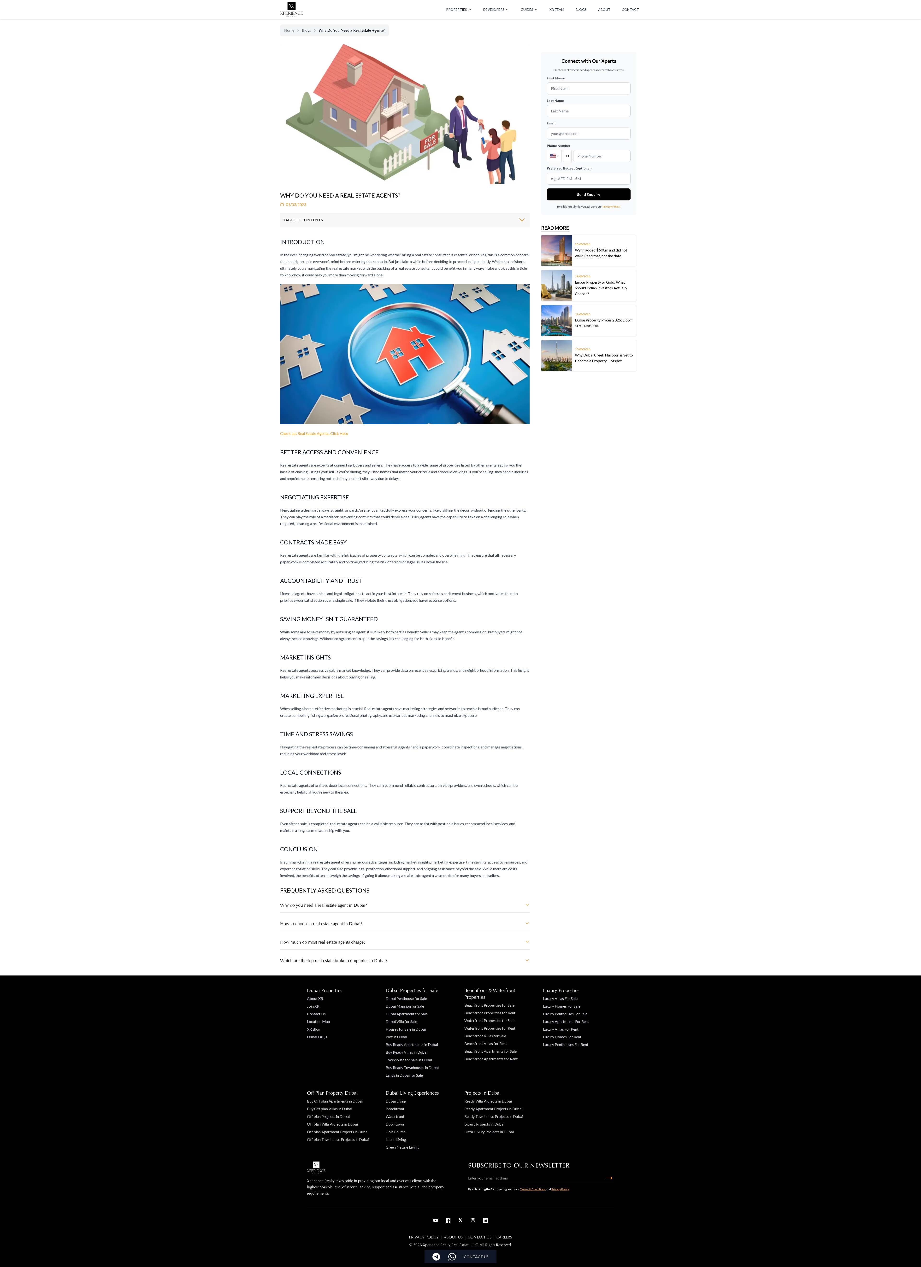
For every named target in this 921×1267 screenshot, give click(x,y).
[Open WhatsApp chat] (452, 1257)
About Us (453, 1237)
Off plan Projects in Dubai (328, 1116)
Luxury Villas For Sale (560, 998)
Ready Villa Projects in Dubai (488, 1101)
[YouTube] (435, 1220)
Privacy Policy (611, 206)
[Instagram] (473, 1220)
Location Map (318, 1021)
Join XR (313, 1006)
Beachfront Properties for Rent (489, 1012)
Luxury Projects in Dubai (484, 1124)
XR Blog (313, 1029)
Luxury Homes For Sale (561, 1006)
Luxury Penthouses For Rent (565, 1044)
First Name (556, 78)
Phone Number (558, 146)
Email (551, 123)
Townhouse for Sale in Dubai (409, 1059)
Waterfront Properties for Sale (489, 1020)
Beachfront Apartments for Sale (490, 1051)
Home (289, 30)
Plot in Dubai (396, 1036)
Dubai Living (396, 1101)
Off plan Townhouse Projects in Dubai (338, 1139)
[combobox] (554, 156)
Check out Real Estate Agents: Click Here (314, 433)
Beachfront (395, 1108)
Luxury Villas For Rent (561, 1029)
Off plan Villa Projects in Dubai (332, 1124)
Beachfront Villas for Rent (485, 1043)
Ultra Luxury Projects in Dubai (489, 1131)
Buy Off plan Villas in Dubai (329, 1108)
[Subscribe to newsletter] (609, 1178)
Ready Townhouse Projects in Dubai (493, 1116)
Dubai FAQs (317, 1036)
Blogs (306, 30)
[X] (460, 1220)
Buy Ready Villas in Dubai (406, 1052)
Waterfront (395, 1116)
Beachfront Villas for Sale (485, 1035)
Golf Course (396, 1131)
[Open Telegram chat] (436, 1257)
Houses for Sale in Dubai (406, 1029)
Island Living (396, 1139)
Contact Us (316, 1013)
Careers (504, 1237)
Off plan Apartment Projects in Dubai (337, 1131)
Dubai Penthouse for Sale (406, 998)
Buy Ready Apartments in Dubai (412, 1044)
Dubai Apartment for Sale (407, 1013)
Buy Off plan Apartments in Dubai (335, 1101)
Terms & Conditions (533, 1189)
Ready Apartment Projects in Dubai (493, 1108)
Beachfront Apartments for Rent (491, 1059)
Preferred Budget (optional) (569, 168)
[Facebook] (448, 1220)
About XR (315, 998)
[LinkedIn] (485, 1220)
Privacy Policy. (560, 1189)
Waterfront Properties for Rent (489, 1028)
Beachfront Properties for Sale (489, 1005)
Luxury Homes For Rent (562, 1036)
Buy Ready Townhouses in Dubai (412, 1067)
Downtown (395, 1124)
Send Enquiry (588, 194)
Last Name (555, 101)
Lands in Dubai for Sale (404, 1075)
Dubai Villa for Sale (401, 1021)
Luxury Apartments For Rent (566, 1021)
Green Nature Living (402, 1147)
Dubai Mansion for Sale (405, 1006)
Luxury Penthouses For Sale (565, 1013)
